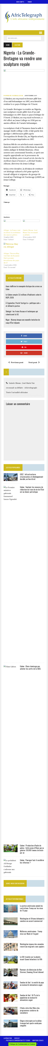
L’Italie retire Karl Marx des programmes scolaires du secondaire (30, 1010)
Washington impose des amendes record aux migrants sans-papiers (32, 945)
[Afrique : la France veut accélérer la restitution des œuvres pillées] (12, 224)
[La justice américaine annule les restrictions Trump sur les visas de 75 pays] (11, 911)
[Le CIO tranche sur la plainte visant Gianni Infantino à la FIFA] (11, 962)
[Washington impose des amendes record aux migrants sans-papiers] (11, 949)
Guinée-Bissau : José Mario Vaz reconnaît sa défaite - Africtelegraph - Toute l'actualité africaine (22, 388)
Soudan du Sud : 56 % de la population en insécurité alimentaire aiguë (30, 998)
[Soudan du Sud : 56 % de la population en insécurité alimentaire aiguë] (11, 1000)
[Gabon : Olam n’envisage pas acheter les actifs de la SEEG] (11, 837)
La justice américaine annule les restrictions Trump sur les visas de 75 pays (31, 908)
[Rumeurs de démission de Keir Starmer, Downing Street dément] (11, 974)
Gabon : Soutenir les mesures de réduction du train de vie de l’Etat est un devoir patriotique (32, 489)
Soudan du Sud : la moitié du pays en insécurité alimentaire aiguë (32, 983)
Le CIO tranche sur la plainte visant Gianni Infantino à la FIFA (31, 958)
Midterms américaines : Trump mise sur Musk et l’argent (31, 932)
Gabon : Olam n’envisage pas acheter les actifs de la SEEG (30, 667)
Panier (30, 2)
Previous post (17, 362)
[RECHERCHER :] (24, 37)
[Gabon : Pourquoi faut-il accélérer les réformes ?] (11, 872)
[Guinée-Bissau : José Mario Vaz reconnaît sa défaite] (31, 224)
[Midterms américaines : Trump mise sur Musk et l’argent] (11, 936)
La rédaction (8, 1038)
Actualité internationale (14, 899)
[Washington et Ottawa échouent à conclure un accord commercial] (11, 923)
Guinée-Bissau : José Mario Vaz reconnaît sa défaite (30, 232)
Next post (32, 362)
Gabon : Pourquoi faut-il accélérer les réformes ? (32, 861)
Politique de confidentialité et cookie (18, 1040)
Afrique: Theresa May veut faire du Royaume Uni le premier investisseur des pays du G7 (11, 258)
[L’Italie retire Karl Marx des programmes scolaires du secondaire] (11, 1013)
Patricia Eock (17, 95)
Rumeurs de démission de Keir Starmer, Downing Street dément (32, 971)
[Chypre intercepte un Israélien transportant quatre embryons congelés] (11, 1026)
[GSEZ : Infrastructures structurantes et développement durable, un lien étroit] (11, 479)
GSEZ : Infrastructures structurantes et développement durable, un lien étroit (31, 477)
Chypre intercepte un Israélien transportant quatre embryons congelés (31, 1023)
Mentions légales (38, 1040)
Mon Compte (20, 2)
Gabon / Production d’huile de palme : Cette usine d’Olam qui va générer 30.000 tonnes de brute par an (32, 849)
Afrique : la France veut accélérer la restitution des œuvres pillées (12, 232)
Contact (17, 1038)
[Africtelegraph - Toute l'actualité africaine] (24, 17)
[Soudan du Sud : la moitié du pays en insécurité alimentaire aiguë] (11, 987)
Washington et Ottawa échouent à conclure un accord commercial (32, 919)
